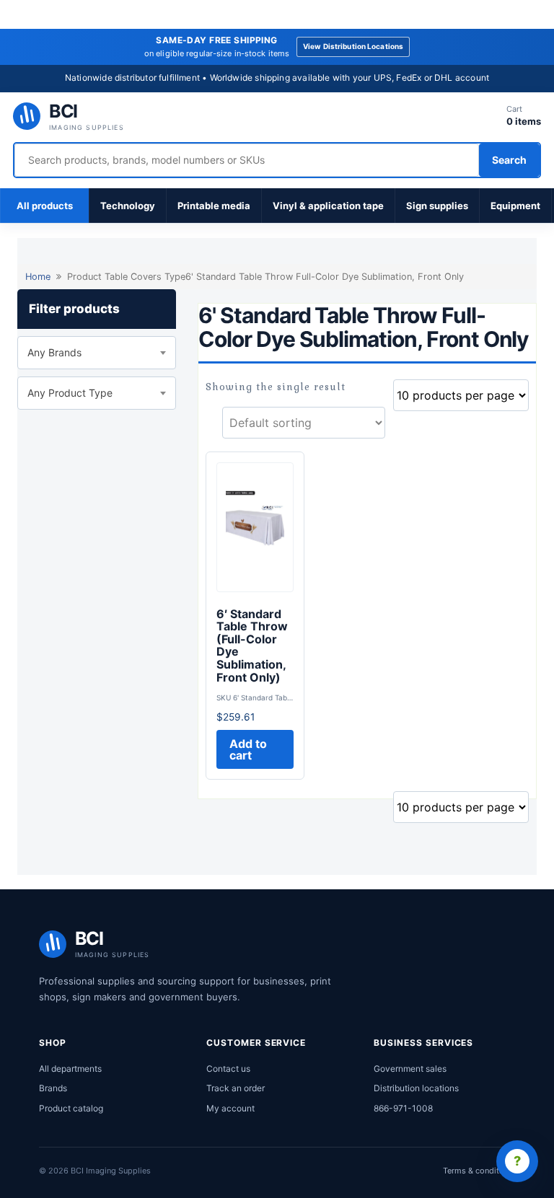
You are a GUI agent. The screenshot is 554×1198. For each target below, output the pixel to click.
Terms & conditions (479, 1171)
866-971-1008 (403, 1108)
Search (509, 160)
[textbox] (96, 353)
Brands (53, 1088)
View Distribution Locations (353, 46)
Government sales (410, 1068)
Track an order (235, 1088)
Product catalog (71, 1108)
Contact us (228, 1068)
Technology (127, 205)
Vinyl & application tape (328, 205)
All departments (70, 1068)
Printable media (213, 205)
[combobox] (96, 352)
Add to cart (248, 749)
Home (37, 276)
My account (230, 1108)
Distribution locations (416, 1088)
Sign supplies (437, 205)
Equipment (515, 205)
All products (45, 205)
